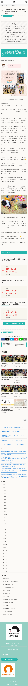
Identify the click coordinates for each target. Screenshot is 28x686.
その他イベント (6, 593)
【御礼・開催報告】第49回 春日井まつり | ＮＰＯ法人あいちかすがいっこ (13, 459)
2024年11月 (5, 547)
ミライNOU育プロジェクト (9, 608)
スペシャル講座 (6, 590)
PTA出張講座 (6, 578)
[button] (3, 339)
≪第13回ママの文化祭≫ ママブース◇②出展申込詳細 (13, 474)
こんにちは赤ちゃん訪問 (8, 587)
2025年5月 (5, 529)
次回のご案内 (8, 31)
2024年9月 (5, 553)
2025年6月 (5, 526)
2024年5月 (5, 565)
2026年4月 (5, 496)
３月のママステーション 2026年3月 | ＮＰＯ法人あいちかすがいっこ (13, 453)
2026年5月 (5, 493)
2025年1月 (5, 541)
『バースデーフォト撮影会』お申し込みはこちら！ (12, 427)
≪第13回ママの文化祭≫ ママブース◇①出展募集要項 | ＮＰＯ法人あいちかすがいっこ (14, 471)
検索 (25, 420)
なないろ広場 (6, 596)
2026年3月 (5, 499)
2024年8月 (5, 556)
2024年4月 (5, 568)
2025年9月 (5, 517)
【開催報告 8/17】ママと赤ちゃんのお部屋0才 (11, 440)
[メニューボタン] (2, 2)
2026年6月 (5, 490)
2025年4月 (5, 532)
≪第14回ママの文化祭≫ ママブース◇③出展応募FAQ (13, 444)
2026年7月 (5, 487)
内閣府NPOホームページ (14, 649)
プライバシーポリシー (14, 681)
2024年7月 (5, 559)
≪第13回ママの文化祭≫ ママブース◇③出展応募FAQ (13, 468)
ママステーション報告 (7, 15)
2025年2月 (5, 538)
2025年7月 (5, 523)
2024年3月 (5, 571)
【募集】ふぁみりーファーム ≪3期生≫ (11, 431)
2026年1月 (5, 505)
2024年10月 (5, 550)
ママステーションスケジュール (10, 599)
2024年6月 (5, 562)
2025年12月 (5, 508)
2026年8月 (5, 484)
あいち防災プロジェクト (8, 584)
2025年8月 (5, 520)
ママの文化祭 (6, 605)
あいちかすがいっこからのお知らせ (11, 581)
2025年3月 (5, 535)
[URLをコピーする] (25, 339)
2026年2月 (5, 502)
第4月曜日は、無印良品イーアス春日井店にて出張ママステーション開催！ (16, 40)
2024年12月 (5, 544)
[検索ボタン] (26, 2)
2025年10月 (5, 514)
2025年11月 (5, 511)
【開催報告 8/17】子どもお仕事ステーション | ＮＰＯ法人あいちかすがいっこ (14, 465)
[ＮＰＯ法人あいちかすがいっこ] (14, 2)
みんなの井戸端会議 (7, 611)
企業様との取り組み (7, 614)
